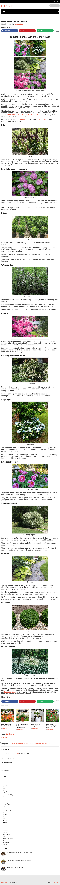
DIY (3, 797)
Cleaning (5, 791)
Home (2, 17)
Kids (4, 813)
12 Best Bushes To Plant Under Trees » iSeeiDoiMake (30, 744)
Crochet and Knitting (8, 795)
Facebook (21, 120)
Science (5, 832)
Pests (4, 825)
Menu (4, 12)
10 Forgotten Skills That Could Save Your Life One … (20, 852)
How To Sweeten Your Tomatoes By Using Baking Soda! (52, 726)
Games (4, 801)
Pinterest (42, 120)
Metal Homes (6, 823)
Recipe (4, 828)
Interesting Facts (7, 811)
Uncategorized (6, 842)
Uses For (5, 844)
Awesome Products (8, 781)
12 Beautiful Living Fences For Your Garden (24, 115)
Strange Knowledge (8, 838)
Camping (5, 785)
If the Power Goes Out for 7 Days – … (16, 867)
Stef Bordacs (5, 728)
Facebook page (10, 692)
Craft (4, 793)
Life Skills (5, 815)
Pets (4, 827)
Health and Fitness (7, 805)
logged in (15, 753)
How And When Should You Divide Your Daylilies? (7, 725)
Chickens (5, 787)
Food (4, 799)
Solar (4, 836)
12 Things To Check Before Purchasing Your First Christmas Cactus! (22, 726)
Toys (4, 840)
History (4, 807)
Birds (4, 783)
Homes (4, 809)
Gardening (9, 17)
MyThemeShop (55, 882)
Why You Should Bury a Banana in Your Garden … (19, 860)
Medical (5, 821)
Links (4, 817)
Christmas (5, 789)
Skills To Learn (6, 834)
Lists (4, 819)
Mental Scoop (7, 6)
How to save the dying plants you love (36, 725)
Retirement (5, 830)
